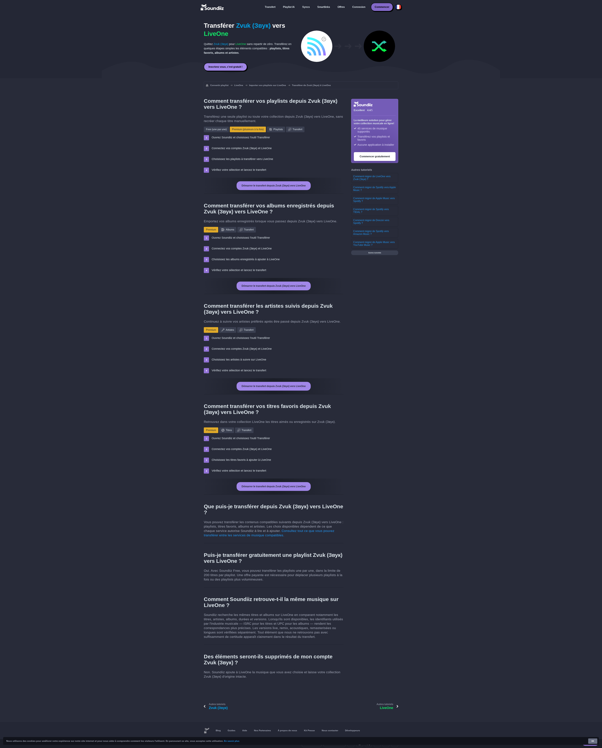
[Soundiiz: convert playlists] (206, 730)
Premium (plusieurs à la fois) (248, 129)
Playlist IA (289, 7)
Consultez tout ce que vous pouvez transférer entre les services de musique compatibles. (269, 533)
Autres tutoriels (374, 253)
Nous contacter (330, 730)
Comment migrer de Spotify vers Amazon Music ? (371, 232)
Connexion (358, 7)
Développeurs (352, 730)
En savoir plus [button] (231, 741)
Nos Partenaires (262, 730)
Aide (244, 730)
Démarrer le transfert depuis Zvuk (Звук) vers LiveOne (274, 185)
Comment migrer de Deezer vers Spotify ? (371, 221)
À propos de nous (287, 730)
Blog (218, 730)
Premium (211, 229)
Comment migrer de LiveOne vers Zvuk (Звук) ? (372, 177)
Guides (231, 730)
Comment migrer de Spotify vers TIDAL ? (371, 210)
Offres (341, 7)
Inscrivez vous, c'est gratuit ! (225, 66)
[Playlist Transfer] (212, 7)
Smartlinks (323, 7)
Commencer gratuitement (375, 156)
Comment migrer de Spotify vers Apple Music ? (374, 188)
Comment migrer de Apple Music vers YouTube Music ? (374, 243)
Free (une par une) (216, 129)
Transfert (270, 7)
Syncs (306, 7)
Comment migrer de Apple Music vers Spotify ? (374, 199)
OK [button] (592, 741)
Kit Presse (309, 730)
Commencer (382, 7)
